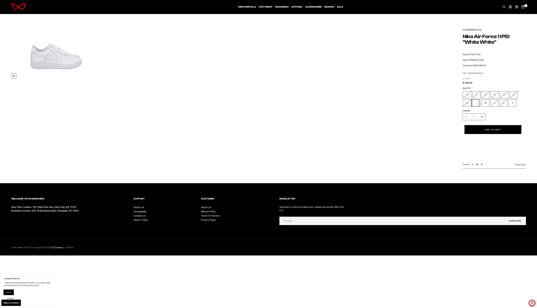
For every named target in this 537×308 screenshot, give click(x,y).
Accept (8, 292)
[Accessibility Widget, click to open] (532, 303)
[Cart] (523, 7)
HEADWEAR (282, 7)
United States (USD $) (21, 247)
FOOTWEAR (265, 7)
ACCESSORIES (313, 7)
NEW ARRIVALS (247, 7)
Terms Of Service (210, 215)
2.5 (503, 103)
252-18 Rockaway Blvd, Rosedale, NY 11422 (55, 210)
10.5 (467, 94)
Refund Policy (208, 211)
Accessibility (140, 211)
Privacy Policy (208, 219)
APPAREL (296, 7)
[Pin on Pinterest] (472, 164)
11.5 (485, 94)
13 (514, 94)
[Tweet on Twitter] (477, 164)
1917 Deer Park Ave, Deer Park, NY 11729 (54, 207)
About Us (139, 207)
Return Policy (141, 219)
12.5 (504, 94)
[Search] (504, 7)
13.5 (467, 103)
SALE (340, 7)
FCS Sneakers (56, 247)
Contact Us (140, 215)
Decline (10, 298)
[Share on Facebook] (468, 164)
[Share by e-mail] (481, 164)
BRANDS (329, 7)
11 (476, 94)
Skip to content (11, 303)
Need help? (520, 164)
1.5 (485, 103)
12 (495, 94)
